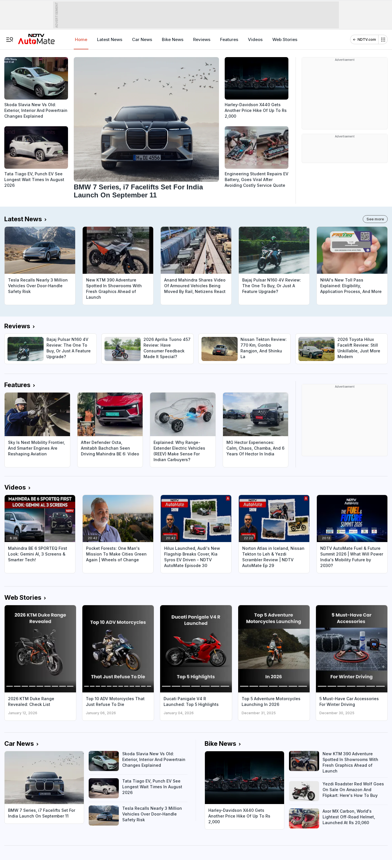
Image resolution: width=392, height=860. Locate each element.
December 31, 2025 (259, 713)
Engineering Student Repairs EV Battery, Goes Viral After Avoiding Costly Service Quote (256, 179)
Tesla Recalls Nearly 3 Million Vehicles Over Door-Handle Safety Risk (38, 285)
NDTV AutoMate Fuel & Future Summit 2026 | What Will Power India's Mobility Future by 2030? (351, 557)
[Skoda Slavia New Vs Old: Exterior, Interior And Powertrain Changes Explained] (36, 78)
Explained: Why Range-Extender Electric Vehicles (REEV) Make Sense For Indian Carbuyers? (179, 451)
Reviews (201, 39)
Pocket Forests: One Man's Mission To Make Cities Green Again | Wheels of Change (116, 554)
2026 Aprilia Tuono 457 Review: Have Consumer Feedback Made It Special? (167, 348)
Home (81, 39)
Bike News (172, 39)
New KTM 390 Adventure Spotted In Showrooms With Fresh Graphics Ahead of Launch (114, 288)
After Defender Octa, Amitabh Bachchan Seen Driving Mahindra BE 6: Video (110, 448)
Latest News (109, 39)
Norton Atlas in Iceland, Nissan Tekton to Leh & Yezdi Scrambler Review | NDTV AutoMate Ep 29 (273, 557)
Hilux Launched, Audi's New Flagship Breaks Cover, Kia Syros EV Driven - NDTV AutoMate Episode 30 (192, 557)
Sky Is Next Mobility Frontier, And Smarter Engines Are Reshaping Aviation (36, 448)
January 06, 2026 (101, 713)
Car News (142, 39)
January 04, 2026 (179, 713)
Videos (255, 39)
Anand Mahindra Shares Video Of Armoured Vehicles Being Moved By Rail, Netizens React (195, 285)
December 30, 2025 (336, 713)
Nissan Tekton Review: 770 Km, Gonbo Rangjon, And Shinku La (263, 348)
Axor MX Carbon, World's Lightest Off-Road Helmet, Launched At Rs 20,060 (349, 817)
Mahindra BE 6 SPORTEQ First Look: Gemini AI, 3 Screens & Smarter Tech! (37, 554)
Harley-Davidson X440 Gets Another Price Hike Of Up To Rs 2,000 (256, 110)
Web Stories (284, 39)
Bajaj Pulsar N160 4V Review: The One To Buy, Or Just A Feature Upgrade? (271, 285)
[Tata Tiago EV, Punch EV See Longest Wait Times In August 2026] (36, 147)
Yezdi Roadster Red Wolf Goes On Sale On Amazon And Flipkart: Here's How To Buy (353, 789)
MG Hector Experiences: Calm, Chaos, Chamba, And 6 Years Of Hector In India (255, 448)
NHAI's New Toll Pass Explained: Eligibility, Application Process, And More (351, 285)
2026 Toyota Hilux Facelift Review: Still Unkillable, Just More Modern (358, 348)
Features (229, 39)
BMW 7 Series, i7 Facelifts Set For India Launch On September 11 (138, 191)
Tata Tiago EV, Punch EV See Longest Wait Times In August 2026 (34, 179)
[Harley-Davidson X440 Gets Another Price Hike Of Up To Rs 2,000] (256, 78)
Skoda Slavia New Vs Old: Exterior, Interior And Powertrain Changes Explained (35, 110)
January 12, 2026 (22, 713)
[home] (36, 37)
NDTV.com (367, 39)
